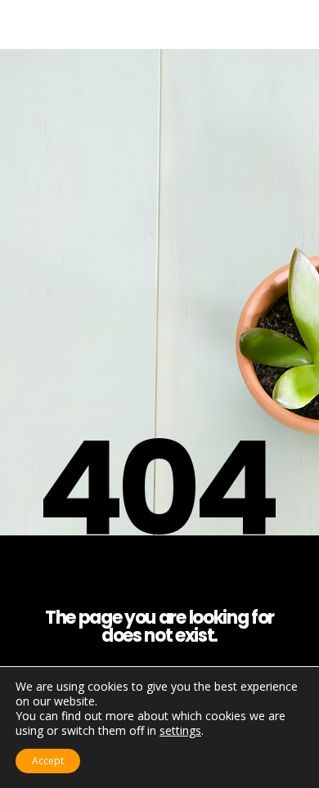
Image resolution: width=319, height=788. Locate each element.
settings (180, 730)
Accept (48, 761)
